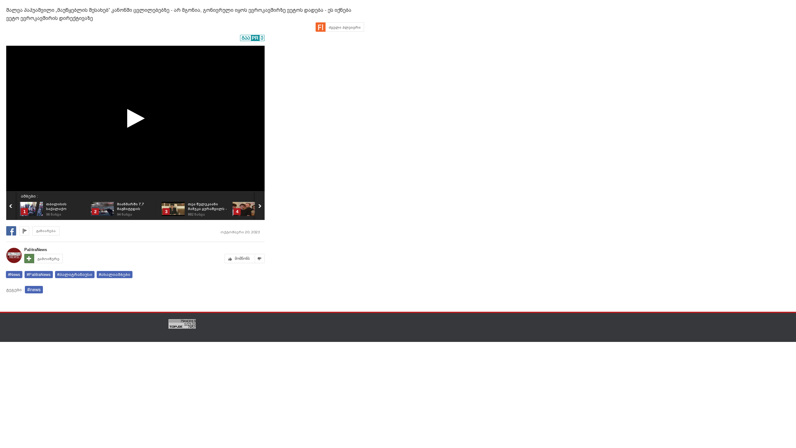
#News (14, 274)
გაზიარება (46, 231)
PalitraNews (35, 250)
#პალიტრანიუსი (74, 274)
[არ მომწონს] (260, 258)
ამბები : (29, 196)
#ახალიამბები (114, 274)
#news (34, 289)
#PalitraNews (39, 274)
